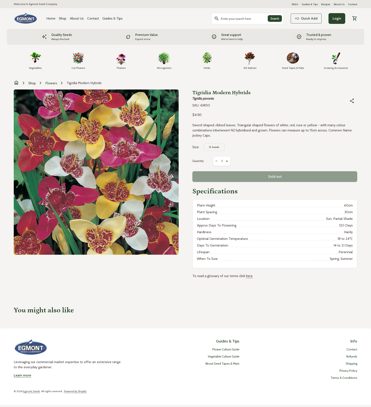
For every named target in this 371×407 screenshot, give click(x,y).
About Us (339, 4)
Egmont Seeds (31, 391)
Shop (62, 18)
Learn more (22, 375)
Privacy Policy (348, 371)
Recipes (325, 4)
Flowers (51, 83)
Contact (352, 4)
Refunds (351, 356)
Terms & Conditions (344, 378)
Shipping (351, 363)
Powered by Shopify (75, 391)
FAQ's (295, 4)
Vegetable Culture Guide (223, 356)
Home (50, 18)
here (249, 276)
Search (275, 18)
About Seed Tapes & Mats (222, 363)
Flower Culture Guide (225, 349)
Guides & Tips (310, 4)
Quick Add (309, 18)
